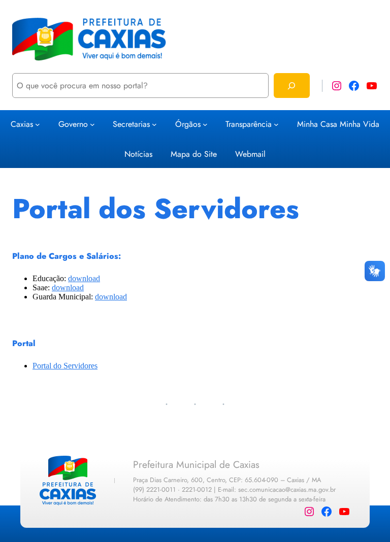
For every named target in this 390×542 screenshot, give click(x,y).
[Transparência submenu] (276, 124)
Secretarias (131, 124)
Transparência (248, 124)
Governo (73, 124)
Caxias (22, 124)
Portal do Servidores (65, 365)
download (84, 278)
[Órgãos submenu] (205, 124)
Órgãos (188, 124)
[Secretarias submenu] (154, 124)
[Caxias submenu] (37, 124)
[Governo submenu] (92, 124)
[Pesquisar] (292, 85)
